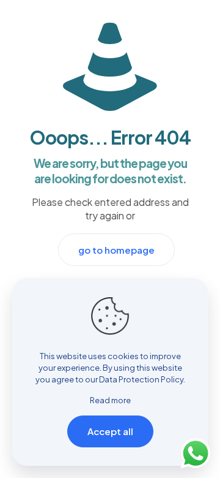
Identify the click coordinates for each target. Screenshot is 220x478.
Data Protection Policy (141, 379)
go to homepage (116, 250)
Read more (110, 400)
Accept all (110, 431)
